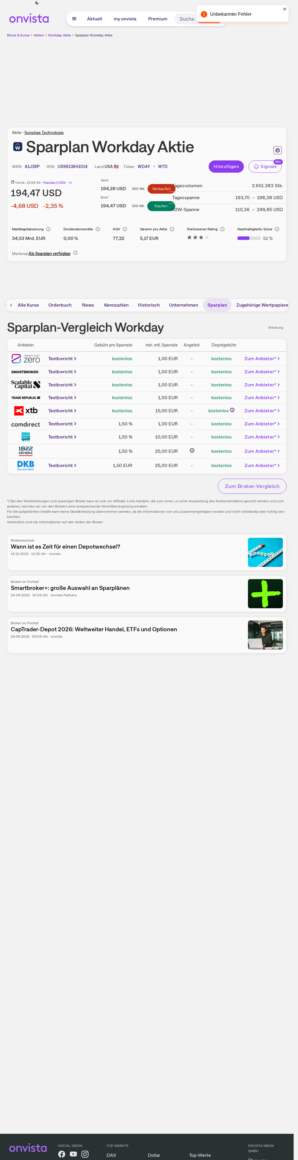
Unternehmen (183, 305)
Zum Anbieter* (260, 359)
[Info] (48, 229)
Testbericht (60, 359)
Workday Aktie (59, 35)
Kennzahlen (116, 305)
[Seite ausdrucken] (278, 150)
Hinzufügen (226, 166)
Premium (157, 19)
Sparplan (217, 305)
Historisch (149, 305)
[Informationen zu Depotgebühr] (232, 410)
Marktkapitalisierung (28, 229)
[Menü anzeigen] (74, 19)
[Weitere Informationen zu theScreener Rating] (198, 238)
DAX (111, 1155)
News (88, 305)
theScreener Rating (202, 229)
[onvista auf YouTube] (73, 1155)
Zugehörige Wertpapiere (262, 305)
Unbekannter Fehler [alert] (230, 14)
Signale (268, 166)
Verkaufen (161, 188)
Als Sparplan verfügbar (50, 253)
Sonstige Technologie (44, 132)
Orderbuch (60, 305)
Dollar (154, 1155)
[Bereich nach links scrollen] (11, 305)
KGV (116, 229)
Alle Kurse (28, 305)
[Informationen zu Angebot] (192, 450)
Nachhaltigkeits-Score (254, 229)
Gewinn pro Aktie (153, 229)
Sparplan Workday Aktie (94, 35)
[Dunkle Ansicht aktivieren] (37, 3)
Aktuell (94, 19)
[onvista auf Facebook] (61, 1155)
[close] (285, 9)
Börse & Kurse (18, 35)
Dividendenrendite (78, 229)
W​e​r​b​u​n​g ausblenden (197, 79)
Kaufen (161, 205)
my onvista (125, 19)
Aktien (39, 35)
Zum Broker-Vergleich (252, 486)
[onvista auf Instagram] (84, 1155)
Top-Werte (200, 1155)
